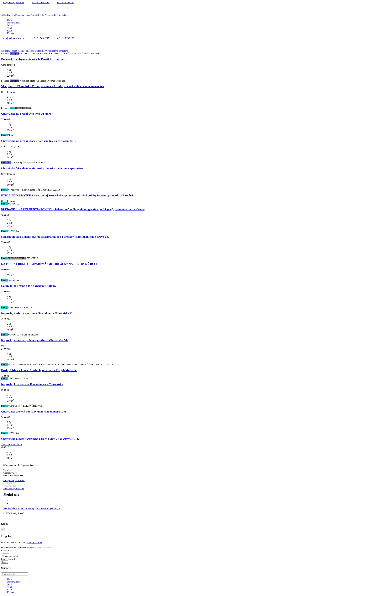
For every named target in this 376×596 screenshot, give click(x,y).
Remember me (11, 556)
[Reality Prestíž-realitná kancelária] (34, 15)
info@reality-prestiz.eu (13, 2)
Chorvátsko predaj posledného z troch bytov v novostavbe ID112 (40, 438)
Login (4, 562)
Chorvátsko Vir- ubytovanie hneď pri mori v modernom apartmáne (42, 168)
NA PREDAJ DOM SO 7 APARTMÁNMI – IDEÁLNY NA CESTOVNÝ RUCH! (50, 264)
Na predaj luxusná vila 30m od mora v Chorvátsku (32, 384)
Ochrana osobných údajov (48, 508)
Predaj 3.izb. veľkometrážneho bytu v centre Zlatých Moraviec (39, 370)
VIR (3, 346)
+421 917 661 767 (40, 2)
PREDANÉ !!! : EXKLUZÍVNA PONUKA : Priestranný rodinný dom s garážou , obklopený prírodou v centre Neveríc (73, 209)
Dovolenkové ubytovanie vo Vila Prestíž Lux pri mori (33, 59)
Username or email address (13, 547)
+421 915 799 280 (65, 2)
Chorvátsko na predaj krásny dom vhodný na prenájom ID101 (39, 140)
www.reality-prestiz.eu (13, 488)
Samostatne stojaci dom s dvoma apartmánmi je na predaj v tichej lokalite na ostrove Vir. (55, 236)
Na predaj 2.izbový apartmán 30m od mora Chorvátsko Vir (37, 313)
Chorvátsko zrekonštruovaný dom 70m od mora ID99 (34, 411)
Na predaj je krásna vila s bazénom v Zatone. (28, 285)
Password (5, 550)
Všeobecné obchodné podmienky (18, 508)
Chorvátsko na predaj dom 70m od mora (26, 113)
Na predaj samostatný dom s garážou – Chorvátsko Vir (34, 340)
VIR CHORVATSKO (11, 444)
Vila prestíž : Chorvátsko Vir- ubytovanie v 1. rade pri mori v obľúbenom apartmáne (52, 86)
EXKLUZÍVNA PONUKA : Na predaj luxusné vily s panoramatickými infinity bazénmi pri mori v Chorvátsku (68, 195)
